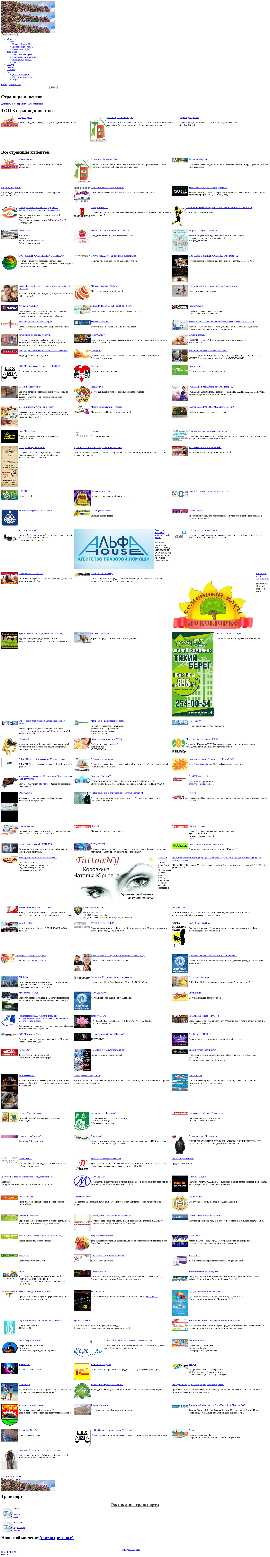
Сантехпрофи (195, 1075)
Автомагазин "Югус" (29, 993)
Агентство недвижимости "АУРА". (35, 1291)
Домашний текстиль (28, 1215)
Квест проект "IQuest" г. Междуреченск (208, 187)
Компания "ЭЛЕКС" (28, 306)
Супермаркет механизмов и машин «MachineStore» (43, 350)
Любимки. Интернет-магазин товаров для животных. (27, 1177)
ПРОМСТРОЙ (98, 844)
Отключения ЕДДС (21, 49)
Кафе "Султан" (98, 335)
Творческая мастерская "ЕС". (105, 1235)
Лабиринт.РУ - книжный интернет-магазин (112, 977)
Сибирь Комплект (99, 207)
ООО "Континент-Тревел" (31, 1034)
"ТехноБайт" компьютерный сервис (108, 721)
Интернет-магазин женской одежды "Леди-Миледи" (214, 286)
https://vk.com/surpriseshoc (201, 764)
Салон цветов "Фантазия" (103, 1113)
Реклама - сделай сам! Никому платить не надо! (41, 1235)
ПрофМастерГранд (28, 431)
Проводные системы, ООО (87, 1075)
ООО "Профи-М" (180, 907)
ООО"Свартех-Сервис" (30, 1340)
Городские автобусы (22, 54)
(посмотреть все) (57, 1537)
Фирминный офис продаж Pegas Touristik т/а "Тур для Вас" (217, 1405)
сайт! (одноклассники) (36, 960)
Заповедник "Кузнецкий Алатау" (107, 1384)
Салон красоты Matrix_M (31, 573)
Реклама (11, 69)
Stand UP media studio (199, 776)
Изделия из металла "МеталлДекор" (108, 1050)
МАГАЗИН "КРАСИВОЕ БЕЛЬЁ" (205, 447)
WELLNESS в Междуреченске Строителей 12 (211, 387)
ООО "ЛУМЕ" (98, 1177)
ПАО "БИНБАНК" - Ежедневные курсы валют (113, 256)
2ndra (191, 1430)
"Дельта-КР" (25, 739)
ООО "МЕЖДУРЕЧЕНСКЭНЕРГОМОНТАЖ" (41, 256)
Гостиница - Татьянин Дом (120, 117)
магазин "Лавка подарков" (31, 1113)
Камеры (10, 67)
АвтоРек (193, 793)
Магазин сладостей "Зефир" (104, 286)
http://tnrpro (44, 784)
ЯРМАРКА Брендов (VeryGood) (204, 1016)
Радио (15, 79)
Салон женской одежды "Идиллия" (35, 335)
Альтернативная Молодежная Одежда (207, 1136)
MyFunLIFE (24, 1384)
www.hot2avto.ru (98, 1271)
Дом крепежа (97, 366)
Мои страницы (35, 104)
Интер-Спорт (195, 510)
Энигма (94, 431)
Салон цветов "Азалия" (30, 1136)
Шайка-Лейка (195, 1196)
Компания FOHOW (28, 1430)
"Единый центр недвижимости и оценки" (209, 431)
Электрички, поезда (22, 59)
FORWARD (24, 1050)
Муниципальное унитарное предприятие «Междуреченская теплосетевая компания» (39, 208)
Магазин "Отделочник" (30, 387)
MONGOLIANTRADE (102, 633)
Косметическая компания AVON (106, 739)
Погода (10, 64)
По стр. (17, 1479)
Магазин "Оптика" (28, 530)
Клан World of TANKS (93, 907)
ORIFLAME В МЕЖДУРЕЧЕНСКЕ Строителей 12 (213, 256)
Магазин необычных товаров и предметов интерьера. (214, 1320)
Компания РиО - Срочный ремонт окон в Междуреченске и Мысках (221, 321)
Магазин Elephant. (197, 826)
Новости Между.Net (22, 44)
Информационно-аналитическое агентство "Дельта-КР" (117, 793)
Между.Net (12, 39)
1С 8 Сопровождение (101, 1364)
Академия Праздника (199, 977)
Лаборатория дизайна (101, 491)
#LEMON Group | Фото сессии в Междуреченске (42, 759)
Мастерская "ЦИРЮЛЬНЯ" (32, 447)
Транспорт (12, 52)
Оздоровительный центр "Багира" (107, 1034)
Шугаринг (96, 350)
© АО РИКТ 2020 (9, 1552)
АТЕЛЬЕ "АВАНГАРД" (102, 923)
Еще (9, 72)
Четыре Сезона (196, 306)
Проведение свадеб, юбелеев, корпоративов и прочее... (198, 1384)
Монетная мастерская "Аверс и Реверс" (208, 350)
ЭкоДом (192, 1364)
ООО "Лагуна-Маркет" (183, 1158)
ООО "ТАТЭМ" (26, 1196)
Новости (11, 42)
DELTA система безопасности (203, 530)
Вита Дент (24, 1255)
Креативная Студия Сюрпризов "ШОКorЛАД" (41, 633)
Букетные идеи (196, 366)
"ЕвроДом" (96, 1136)
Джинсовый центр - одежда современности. (40, 1450)
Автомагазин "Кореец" (102, 573)
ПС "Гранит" (195, 721)
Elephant (95, 826)
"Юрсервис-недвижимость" (104, 759)
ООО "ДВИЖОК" (99, 993)
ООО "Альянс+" (26, 793)
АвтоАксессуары (27, 1075)
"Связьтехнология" (83, 1196)
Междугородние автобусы (25, 57)
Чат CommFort (97, 1291)
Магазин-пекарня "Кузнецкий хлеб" (36, 407)
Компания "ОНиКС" (101, 776)
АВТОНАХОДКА (197, 1177)
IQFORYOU (24, 1364)
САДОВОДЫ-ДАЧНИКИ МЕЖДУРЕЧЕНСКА (211, 407)
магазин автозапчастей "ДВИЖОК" (36, 844)
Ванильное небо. (197, 1340)
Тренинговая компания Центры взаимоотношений (98, 447)
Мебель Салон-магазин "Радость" (107, 407)
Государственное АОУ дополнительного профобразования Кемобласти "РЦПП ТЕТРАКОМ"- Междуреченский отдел (44, 1018)
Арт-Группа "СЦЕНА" (200, 1034)
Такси (15, 62)
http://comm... (152, 1296)
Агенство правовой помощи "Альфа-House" (163, 534)
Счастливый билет (28, 826)
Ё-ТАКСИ (23, 491)
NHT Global (194, 1255)
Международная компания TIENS (202, 739)
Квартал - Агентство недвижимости (206, 844)
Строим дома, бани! (189, 117)
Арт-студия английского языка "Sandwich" (111, 1215)
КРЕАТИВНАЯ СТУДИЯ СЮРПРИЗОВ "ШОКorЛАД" (118, 955)
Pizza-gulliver (97, 387)
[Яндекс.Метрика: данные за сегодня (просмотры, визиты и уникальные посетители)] (131, 1549)
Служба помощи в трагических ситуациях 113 (41, 1320)
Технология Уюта (99, 1405)
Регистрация (15, 84)
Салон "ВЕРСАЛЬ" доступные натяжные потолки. (128, 1340)
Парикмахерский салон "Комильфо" (206, 1113)
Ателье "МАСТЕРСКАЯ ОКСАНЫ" (36, 907)
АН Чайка (23, 977)
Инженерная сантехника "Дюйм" (205, 1215)
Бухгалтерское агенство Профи (106, 1158)
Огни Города (195, 1235)
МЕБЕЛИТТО (25, 1158)
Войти (4, 84)
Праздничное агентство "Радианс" (205, 1291)
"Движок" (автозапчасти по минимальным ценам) (213, 955)
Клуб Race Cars (26, 923)
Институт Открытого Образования (35, 510)
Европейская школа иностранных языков (208, 491)
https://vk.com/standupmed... (201, 784)
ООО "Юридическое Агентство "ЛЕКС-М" (39, 366)
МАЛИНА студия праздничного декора (110, 230)
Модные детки (25, 117)
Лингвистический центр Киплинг (107, 187)
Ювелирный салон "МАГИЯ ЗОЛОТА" (38, 857)
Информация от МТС (22, 47)
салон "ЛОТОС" (99, 1016)
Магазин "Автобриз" (101, 321)
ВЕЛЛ (22, 1271)
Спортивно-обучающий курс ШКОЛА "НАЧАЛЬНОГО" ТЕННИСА (219, 207)
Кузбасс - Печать (82, 1320)
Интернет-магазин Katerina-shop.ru (35, 321)
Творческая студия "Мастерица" (204, 230)
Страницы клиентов (22, 77)
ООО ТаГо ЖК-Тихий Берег (227, 633)
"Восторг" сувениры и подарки (30, 955)
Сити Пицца (195, 993)
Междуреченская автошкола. (32, 1405)
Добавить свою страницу (13, 104)
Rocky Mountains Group (200, 923)
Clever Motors (25, 230)
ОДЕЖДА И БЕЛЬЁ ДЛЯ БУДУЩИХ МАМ (112, 306)
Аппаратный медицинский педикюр (108, 1255)
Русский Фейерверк (198, 159)
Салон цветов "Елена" (101, 510)
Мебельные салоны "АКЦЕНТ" (204, 1271)
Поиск (53, 87)
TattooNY (162, 857)
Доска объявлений (21, 74)
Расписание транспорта (135, 1504)
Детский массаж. (197, 335)
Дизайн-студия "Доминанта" (202, 1050)
